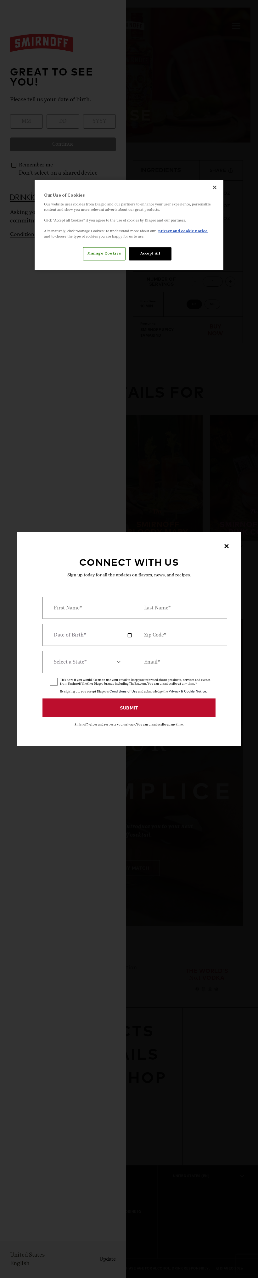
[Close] (215, 187)
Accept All (150, 253)
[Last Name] (174, 608)
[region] (129, 225)
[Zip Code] (174, 635)
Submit (129, 708)
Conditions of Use (123, 691)
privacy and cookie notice (183, 231)
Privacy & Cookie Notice (187, 691)
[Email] (174, 662)
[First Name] (83, 608)
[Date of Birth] (83, 635)
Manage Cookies (104, 253)
